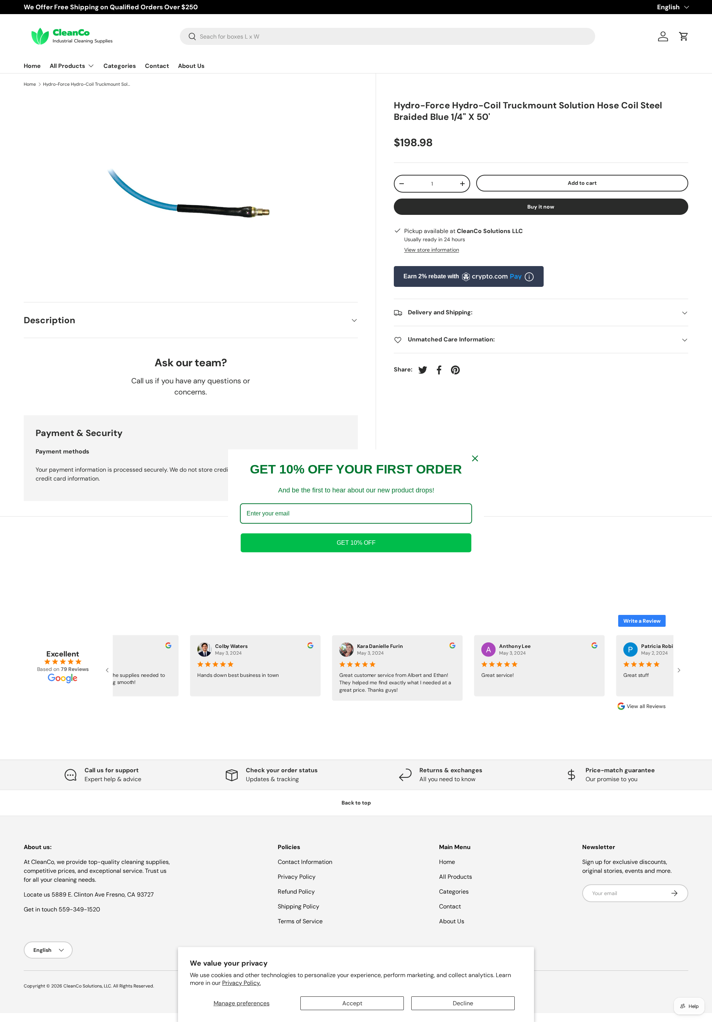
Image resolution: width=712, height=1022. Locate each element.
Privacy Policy (297, 877)
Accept (352, 1003)
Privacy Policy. (241, 983)
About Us (191, 66)
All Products (67, 66)
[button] (684, 36)
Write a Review (641, 621)
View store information (431, 250)
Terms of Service (300, 921)
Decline (463, 1003)
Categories (119, 66)
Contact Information (305, 862)
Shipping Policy (298, 906)
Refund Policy (296, 891)
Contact (157, 66)
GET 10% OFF (356, 543)
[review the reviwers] (165, 646)
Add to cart (582, 183)
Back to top (356, 802)
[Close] (475, 458)
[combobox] (387, 36)
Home (32, 66)
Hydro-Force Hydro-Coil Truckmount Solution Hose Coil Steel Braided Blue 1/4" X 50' (87, 84)
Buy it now (540, 206)
